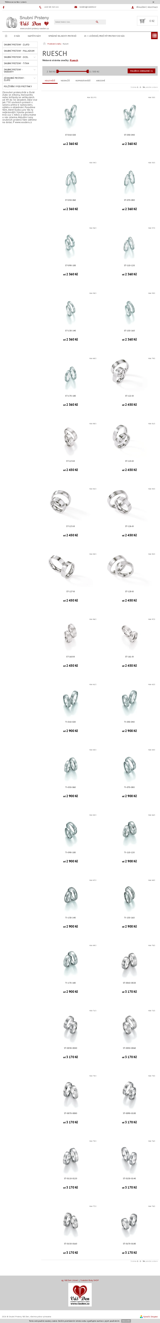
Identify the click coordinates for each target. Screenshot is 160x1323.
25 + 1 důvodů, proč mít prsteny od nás (104, 36)
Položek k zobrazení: (141, 71)
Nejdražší (65, 80)
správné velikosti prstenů (62, 36)
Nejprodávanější (82, 80)
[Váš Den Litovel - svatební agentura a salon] (80, 1294)
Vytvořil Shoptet (150, 1316)
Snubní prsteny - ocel (16, 57)
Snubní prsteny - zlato (16, 44)
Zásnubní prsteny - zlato (14, 79)
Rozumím (126, 1321)
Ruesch (74, 60)
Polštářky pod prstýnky (18, 86)
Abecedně (100, 80)
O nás (17, 36)
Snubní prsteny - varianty (13, 70)
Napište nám (34, 36)
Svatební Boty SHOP (89, 1280)
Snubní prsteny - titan (16, 63)
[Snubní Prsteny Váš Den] (27, 22)
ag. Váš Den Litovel (69, 1280)
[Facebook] (4, 7)
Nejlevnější (50, 80)
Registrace (153, 7)
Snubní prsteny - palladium (19, 50)
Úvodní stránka (6, 36)
